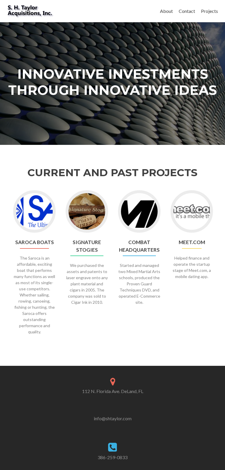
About (166, 11)
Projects (209, 11)
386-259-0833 (112, 457)
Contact (187, 11)
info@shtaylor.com (113, 418)
